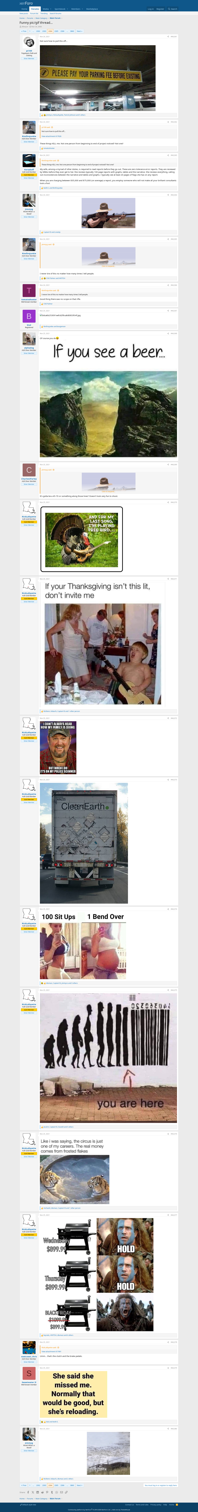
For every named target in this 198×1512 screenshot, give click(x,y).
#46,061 (174, 36)
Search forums (55, 13)
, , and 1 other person (62, 711)
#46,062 (174, 122)
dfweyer (25, 26)
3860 (72, 31)
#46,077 (174, 1215)
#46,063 (174, 155)
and (53, 188)
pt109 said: (46, 127)
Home (24, 9)
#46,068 (174, 333)
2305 (56, 31)
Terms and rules (142, 1504)
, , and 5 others (65, 115)
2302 (38, 31)
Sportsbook (60, 9)
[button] (51, 8)
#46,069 (174, 464)
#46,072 (174, 718)
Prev (24, 31)
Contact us (129, 1504)
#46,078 (174, 1342)
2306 (62, 31)
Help (165, 1504)
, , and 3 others (62, 983)
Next (79, 31)
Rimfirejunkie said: (49, 160)
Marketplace (92, 9)
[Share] (168, 36)
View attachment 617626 (51, 136)
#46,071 (174, 579)
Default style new (29, 1504)
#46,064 (174, 195)
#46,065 (174, 239)
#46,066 (174, 285)
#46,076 (174, 1134)
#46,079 (174, 1368)
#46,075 (174, 990)
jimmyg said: (47, 244)
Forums (35, 9)
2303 (44, 31)
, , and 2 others (58, 1479)
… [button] (33, 31)
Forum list (34, 13)
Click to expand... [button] (108, 266)
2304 (50, 31)
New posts (24, 13)
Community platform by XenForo (89, 1510)
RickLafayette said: (49, 1347)
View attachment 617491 (51, 1351)
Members (75, 9)
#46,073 (174, 780)
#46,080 (174, 1429)
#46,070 (174, 502)
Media (46, 9)
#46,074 (174, 909)
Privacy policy (155, 1504)
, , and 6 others (58, 1335)
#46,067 (174, 311)
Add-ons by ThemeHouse (121, 1510)
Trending (44, 13)
